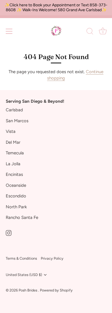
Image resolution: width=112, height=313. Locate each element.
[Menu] (9, 31)
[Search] (90, 32)
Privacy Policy (52, 258)
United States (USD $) (24, 275)
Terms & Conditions (21, 258)
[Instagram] (8, 232)
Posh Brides (28, 290)
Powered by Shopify (56, 290)
